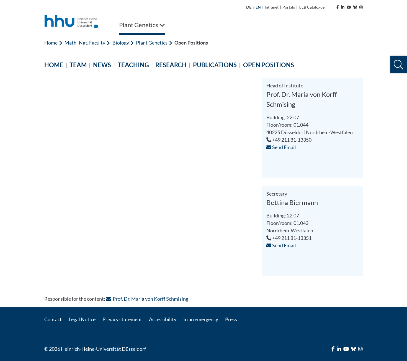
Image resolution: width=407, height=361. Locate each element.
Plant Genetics (152, 43)
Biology (120, 43)
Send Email (283, 147)
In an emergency (200, 319)
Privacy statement (122, 319)
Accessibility (162, 319)
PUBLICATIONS (215, 65)
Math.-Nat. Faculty (85, 43)
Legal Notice (82, 319)
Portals (288, 7)
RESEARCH (171, 65)
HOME (53, 65)
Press (231, 319)
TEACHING (133, 65)
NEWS (102, 65)
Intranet (272, 7)
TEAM (78, 65)
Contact (53, 319)
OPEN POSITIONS (268, 65)
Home (51, 43)
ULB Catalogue (311, 7)
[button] (398, 64)
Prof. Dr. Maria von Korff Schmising (150, 299)
